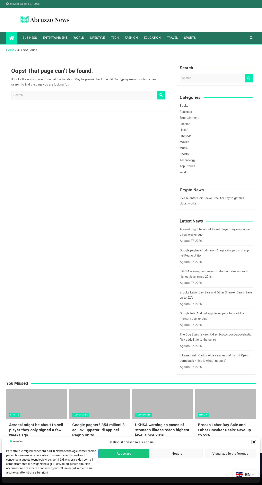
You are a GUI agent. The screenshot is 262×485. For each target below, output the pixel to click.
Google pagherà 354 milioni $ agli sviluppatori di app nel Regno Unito (98, 429)
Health (184, 130)
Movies (184, 142)
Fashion (131, 38)
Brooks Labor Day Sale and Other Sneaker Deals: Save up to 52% (224, 429)
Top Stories (187, 166)
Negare (177, 453)
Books (184, 105)
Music (184, 148)
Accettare (124, 453)
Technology (187, 160)
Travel (172, 38)
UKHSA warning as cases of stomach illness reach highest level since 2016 (162, 429)
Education (152, 38)
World (78, 38)
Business (30, 38)
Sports (190, 38)
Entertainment (55, 38)
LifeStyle (97, 38)
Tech (115, 38)
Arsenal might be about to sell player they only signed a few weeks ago (36, 429)
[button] (254, 442)
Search (161, 95)
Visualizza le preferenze (230, 453)
